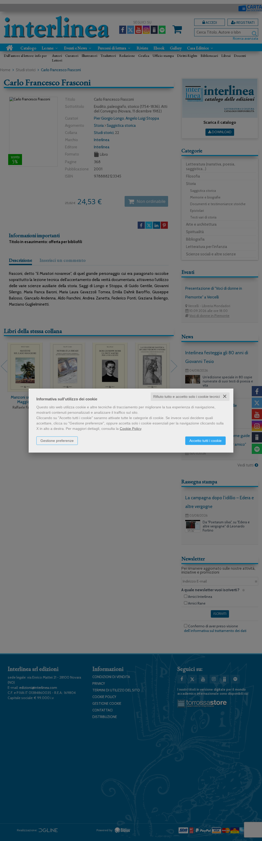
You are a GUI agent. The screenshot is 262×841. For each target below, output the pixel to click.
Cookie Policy (130, 429)
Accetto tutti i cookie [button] (205, 441)
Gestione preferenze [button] (57, 441)
